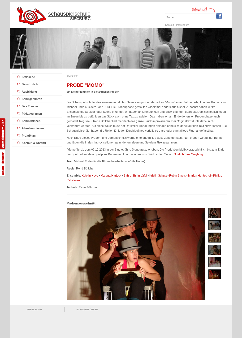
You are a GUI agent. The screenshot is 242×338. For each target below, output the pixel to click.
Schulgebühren (32, 99)
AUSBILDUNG (34, 309)
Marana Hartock (111, 175)
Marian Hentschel (199, 175)
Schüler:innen (31, 121)
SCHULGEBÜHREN (87, 309)
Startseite (28, 77)
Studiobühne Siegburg (188, 154)
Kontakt (169, 24)
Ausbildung (29, 91)
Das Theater (30, 106)
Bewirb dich (30, 84)
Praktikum (29, 135)
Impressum (182, 24)
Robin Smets (177, 175)
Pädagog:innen (32, 113)
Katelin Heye (90, 175)
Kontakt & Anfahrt (34, 143)
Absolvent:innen (33, 128)
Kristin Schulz (158, 175)
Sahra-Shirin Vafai (135, 175)
